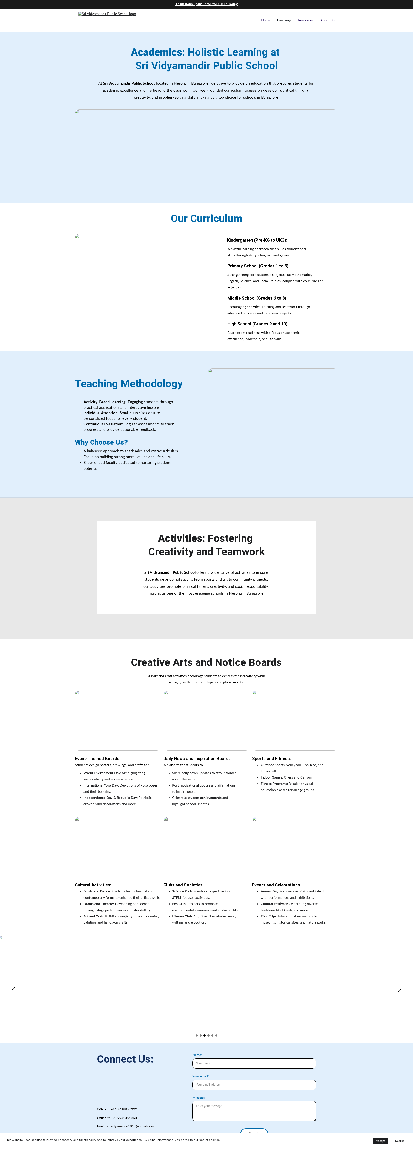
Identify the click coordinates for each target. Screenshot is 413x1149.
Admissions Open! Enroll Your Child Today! (206, 4)
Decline (399, 1141)
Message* (199, 1097)
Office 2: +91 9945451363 (117, 1118)
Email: (102, 1126)
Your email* (201, 1076)
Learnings (284, 20)
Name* (197, 1055)
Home (265, 20)
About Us (327, 20)
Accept (380, 1141)
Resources (305, 20)
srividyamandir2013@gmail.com (130, 1126)
